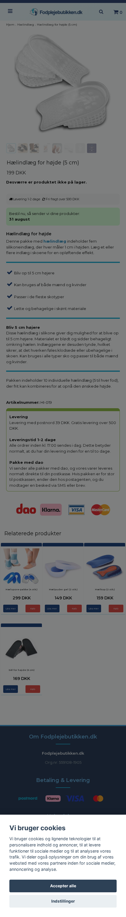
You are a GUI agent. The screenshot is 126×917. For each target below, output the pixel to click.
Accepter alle (63, 885)
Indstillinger (63, 901)
